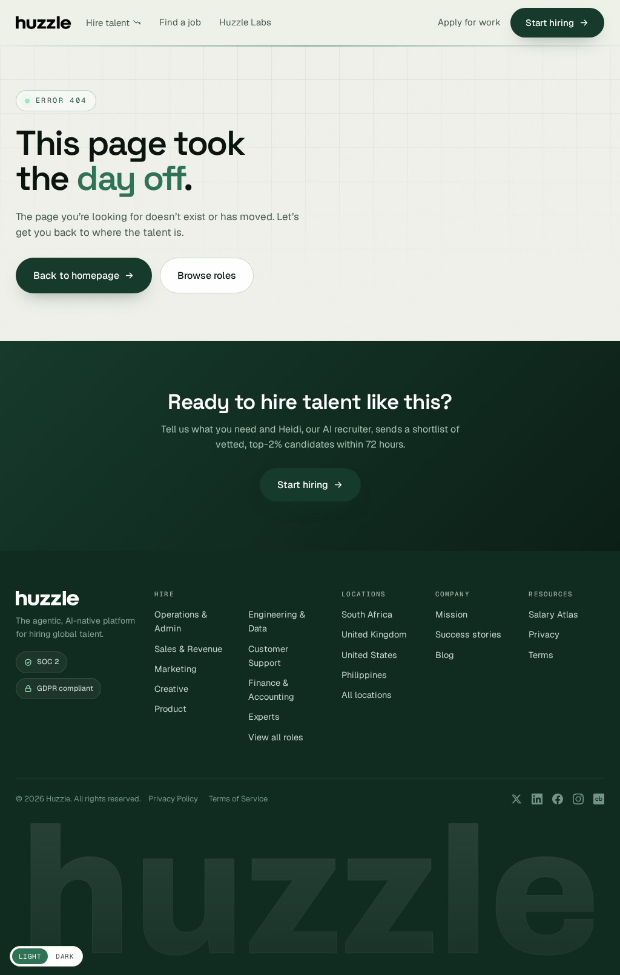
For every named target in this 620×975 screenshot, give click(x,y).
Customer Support (268, 655)
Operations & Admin (180, 621)
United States (369, 654)
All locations (366, 694)
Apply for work (469, 22)
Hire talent (108, 22)
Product (170, 708)
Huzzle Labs (245, 22)
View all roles (275, 737)
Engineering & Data (276, 621)
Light (30, 956)
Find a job (180, 22)
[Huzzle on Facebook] (557, 799)
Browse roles (206, 275)
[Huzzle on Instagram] (578, 799)
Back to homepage (76, 275)
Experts (264, 716)
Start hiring (550, 22)
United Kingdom (374, 634)
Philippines (364, 674)
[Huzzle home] (43, 22)
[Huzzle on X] (516, 799)
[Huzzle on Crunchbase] (598, 799)
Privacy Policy (173, 799)
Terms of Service (238, 799)
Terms (541, 654)
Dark (65, 956)
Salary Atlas (553, 614)
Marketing (175, 668)
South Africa (366, 614)
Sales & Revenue (188, 648)
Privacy (544, 634)
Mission (451, 614)
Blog (444, 654)
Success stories (468, 634)
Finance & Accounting (271, 689)
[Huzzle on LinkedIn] (537, 799)
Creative (171, 688)
